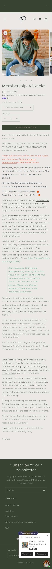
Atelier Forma (29, 563)
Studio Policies (12, 505)
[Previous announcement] (4, 6)
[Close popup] (47, 535)
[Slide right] (31, 80)
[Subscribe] (44, 490)
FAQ (7, 528)
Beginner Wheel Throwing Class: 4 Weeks (37, 544)
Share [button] (7, 439)
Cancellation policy (26, 416)
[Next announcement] (47, 6)
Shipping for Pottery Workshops (20, 522)
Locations (9, 511)
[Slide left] (20, 80)
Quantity (5, 114)
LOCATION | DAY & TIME (12, 102)
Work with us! (11, 517)
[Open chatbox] (46, 563)
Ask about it (41, 554)
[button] (5, 19)
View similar (26, 554)
